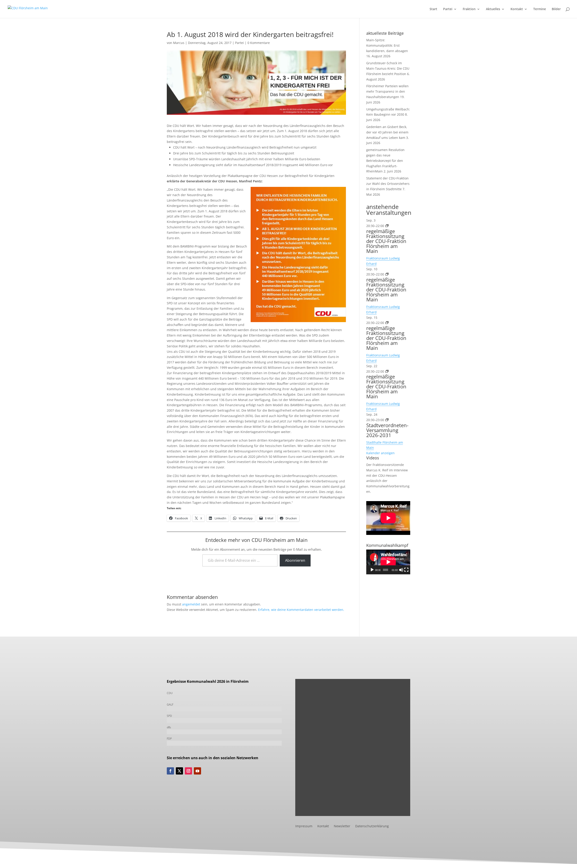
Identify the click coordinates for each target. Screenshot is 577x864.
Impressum (303, 826)
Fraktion (469, 9)
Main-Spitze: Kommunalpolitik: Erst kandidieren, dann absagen (387, 45)
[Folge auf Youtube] (197, 771)
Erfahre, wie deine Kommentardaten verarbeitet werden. (301, 609)
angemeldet (191, 604)
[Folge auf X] (179, 771)
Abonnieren (295, 560)
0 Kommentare (258, 43)
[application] (388, 562)
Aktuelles (493, 9)
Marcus (178, 43)
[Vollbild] (406, 570)
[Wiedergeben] (372, 570)
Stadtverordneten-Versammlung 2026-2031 (387, 430)
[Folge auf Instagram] (188, 771)
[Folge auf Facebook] (170, 771)
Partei (447, 9)
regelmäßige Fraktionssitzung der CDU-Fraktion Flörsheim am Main (386, 241)
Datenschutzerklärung (372, 826)
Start (433, 9)
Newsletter (342, 826)
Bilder (556, 9)
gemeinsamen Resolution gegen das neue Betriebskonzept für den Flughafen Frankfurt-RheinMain (385, 160)
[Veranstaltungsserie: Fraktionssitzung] (387, 226)
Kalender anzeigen (380, 453)
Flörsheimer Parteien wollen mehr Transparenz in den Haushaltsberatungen (387, 91)
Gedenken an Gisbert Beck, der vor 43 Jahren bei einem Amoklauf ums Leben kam (387, 132)
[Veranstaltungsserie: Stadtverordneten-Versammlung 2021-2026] (387, 420)
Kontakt (517, 9)
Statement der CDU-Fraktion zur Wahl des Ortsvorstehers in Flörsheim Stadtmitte (388, 183)
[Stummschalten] (401, 570)
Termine (539, 9)
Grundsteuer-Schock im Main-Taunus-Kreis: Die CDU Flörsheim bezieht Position (387, 68)
